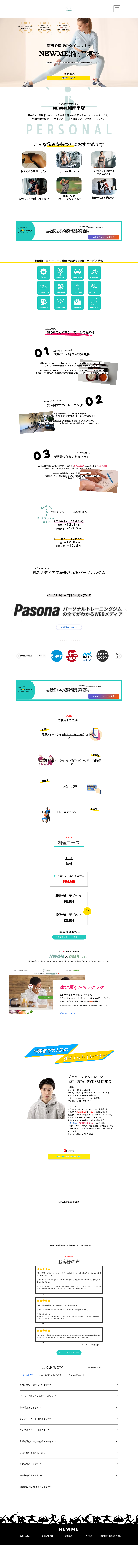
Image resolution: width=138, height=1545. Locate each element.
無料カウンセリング (73, 734)
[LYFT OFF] (60, 640)
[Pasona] (58, 640)
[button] (117, 8)
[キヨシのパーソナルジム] (79, 640)
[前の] (12, 611)
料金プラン (82, 457)
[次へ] (126, 611)
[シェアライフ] (73, 640)
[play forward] (120, 655)
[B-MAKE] (64, 640)
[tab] (28, 1375)
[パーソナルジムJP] (71, 640)
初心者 (70, 1115)
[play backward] (18, 655)
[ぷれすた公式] (66, 640)
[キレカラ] (77, 640)
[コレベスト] (75, 640)
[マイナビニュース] (62, 640)
